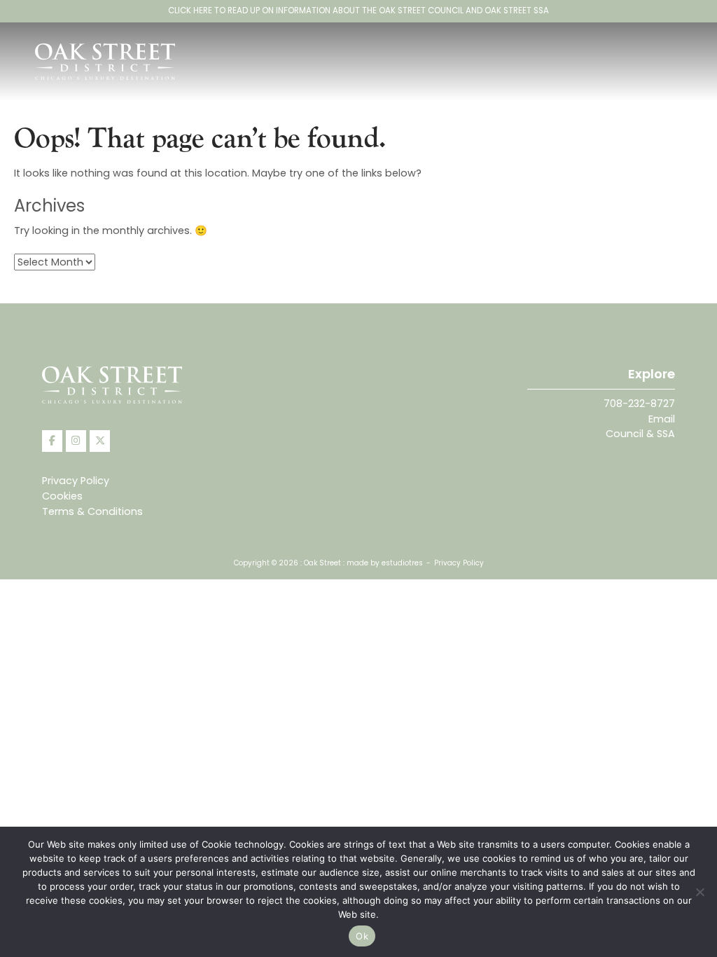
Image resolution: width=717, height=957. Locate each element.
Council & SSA (640, 434)
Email (661, 419)
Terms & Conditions (92, 511)
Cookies (62, 496)
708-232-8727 (639, 404)
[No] (699, 892)
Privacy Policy (75, 481)
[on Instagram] (76, 441)
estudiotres (402, 563)
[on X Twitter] (100, 441)
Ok (362, 936)
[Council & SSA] (358, 11)
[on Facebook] (52, 441)
